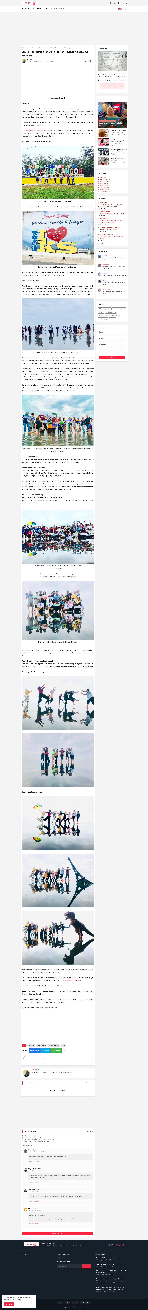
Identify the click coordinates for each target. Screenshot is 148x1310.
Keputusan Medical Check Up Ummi (112, 213)
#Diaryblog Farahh (104, 309)
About (67, 1302)
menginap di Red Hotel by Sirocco (39, 131)
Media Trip (31, 1045)
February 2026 (105, 191)
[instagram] (126, 2)
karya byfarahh (115, 315)
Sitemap (40, 8)
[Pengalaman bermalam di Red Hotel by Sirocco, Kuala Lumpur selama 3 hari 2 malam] (103, 152)
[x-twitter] (122, 2)
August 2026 (104, 179)
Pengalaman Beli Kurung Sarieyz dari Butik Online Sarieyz (111, 1271)
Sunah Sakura (33, 1150)
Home (24, 8)
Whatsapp (57, 1050)
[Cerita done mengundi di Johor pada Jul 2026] (103, 133)
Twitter (46, 1050)
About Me (31, 8)
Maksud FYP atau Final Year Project (108, 1258)
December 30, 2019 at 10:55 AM (36, 1210)
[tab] (24, 8)
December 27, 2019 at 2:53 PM (36, 1170)
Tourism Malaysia (53, 1045)
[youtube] (116, 1245)
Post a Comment (58, 1233)
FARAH (35, 1070)
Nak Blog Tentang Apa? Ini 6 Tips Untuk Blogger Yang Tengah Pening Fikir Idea (110, 1288)
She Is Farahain (34, 1189)
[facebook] (110, 2)
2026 (102, 177)
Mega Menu (58, 8)
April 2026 (103, 187)
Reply (31, 1161)
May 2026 (103, 185)
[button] (120, 9)
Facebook (35, 1050)
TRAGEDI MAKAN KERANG (108, 229)
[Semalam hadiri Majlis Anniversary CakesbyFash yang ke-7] (103, 161)
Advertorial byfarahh (119, 309)
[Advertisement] (74, 28)
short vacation (41, 1045)
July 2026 (103, 181)
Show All (101, 243)
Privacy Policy (85, 1302)
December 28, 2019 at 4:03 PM (36, 1191)
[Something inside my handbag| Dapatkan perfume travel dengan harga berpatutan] (103, 142)
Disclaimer (48, 8)
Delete (36, 1161)
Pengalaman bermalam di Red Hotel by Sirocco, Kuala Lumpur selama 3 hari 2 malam (119, 151)
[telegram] (118, 2)
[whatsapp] (114, 2)
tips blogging (103, 319)
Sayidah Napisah (34, 1169)
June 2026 (103, 183)
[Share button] (64, 1050)
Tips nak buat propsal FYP (105, 1264)
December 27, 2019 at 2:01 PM (36, 1151)
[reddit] (123, 1245)
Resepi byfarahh (111, 312)
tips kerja (112, 319)
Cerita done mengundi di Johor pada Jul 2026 (118, 131)
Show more (89, 1083)
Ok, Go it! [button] (9, 1304)
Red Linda (32, 1208)
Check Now (16, 1300)
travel (29, 48)
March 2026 (104, 189)
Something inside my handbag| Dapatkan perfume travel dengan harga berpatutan (118, 142)
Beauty (101, 312)
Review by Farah (104, 315)
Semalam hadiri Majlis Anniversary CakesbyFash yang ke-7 (118, 160)
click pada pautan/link (72, 980)
